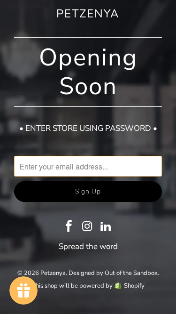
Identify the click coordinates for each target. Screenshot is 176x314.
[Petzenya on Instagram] (88, 227)
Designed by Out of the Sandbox (113, 273)
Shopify (134, 286)
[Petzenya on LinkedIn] (106, 227)
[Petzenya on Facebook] (69, 227)
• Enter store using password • (88, 128)
